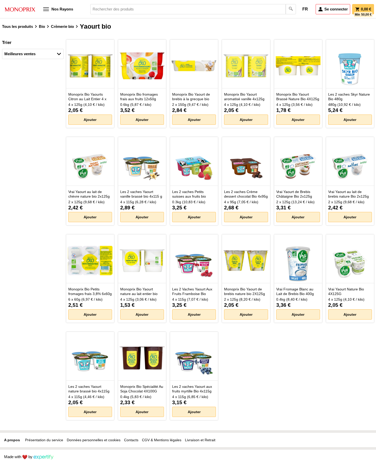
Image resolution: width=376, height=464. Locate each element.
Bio (42, 26)
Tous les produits (17, 26)
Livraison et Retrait (200, 440)
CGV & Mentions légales (161, 440)
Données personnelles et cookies (93, 440)
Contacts (131, 440)
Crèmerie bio (62, 26)
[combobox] (193, 9)
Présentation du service (44, 440)
